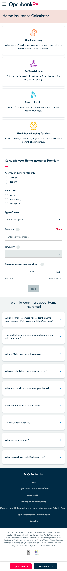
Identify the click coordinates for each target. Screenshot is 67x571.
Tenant (13, 181)
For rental (15, 203)
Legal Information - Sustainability (33, 514)
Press (33, 481)
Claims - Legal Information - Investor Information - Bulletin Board (33, 508)
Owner (13, 177)
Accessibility (33, 494)
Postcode (9, 229)
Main (12, 195)
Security (33, 521)
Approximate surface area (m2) (21, 263)
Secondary (15, 199)
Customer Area (45, 566)
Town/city (10, 246)
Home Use (10, 190)
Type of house (12, 212)
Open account (21, 566)
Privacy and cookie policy (33, 501)
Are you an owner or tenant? (20, 172)
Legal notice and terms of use (34, 488)
